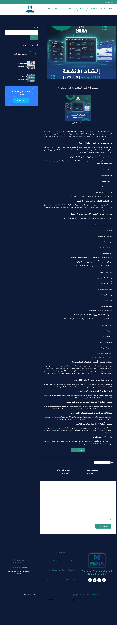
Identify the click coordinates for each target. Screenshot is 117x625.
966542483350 (17, 563)
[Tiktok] (104, 580)
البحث (36, 27)
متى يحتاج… (23, 76)
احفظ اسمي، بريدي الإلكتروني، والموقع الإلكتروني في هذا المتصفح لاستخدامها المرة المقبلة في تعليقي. (80, 519)
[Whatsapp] (90, 580)
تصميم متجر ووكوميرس (108, 2)
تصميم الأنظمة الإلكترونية (102, 462)
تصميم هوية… (22, 63)
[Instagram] (99, 580)
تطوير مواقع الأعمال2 (63, 470)
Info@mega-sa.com (17, 567)
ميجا (77, 136)
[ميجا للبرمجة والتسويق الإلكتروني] (30, 9)
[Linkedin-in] (95, 580)
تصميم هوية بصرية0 (92, 470)
